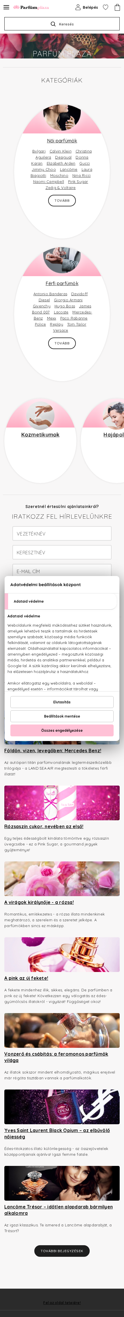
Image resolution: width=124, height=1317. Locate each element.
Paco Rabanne (74, 318)
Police (40, 324)
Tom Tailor (77, 324)
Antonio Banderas (50, 293)
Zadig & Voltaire (61, 187)
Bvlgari (39, 151)
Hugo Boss (65, 306)
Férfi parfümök (62, 283)
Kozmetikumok (40, 434)
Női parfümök (62, 141)
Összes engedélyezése (62, 730)
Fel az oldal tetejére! (62, 1303)
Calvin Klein (61, 151)
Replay (56, 324)
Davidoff (79, 293)
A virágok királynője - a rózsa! (39, 902)
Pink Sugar (78, 181)
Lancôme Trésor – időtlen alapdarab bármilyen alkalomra (58, 1210)
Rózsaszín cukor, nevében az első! (43, 826)
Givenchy (41, 306)
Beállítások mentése (62, 716)
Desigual (63, 157)
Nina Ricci (81, 175)
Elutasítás (62, 702)
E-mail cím (28, 571)
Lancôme (69, 169)
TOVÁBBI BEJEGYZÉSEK (62, 1251)
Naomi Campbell (48, 181)
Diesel (44, 300)
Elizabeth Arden (61, 163)
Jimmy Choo (44, 169)
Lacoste (61, 312)
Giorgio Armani (68, 300)
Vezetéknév (31, 533)
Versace (60, 330)
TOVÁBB (62, 200)
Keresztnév (31, 552)
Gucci (84, 163)
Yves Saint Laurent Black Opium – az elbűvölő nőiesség (57, 1133)
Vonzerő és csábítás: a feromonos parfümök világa (56, 1057)
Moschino (59, 175)
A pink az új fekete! (26, 978)
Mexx (51, 318)
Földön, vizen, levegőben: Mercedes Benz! (52, 750)
